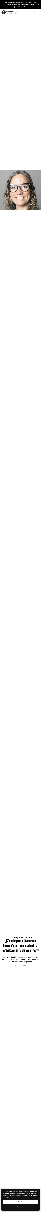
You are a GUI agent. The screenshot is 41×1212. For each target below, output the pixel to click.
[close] (38, 4)
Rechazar (20, 1207)
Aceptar (20, 1202)
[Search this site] (34, 12)
